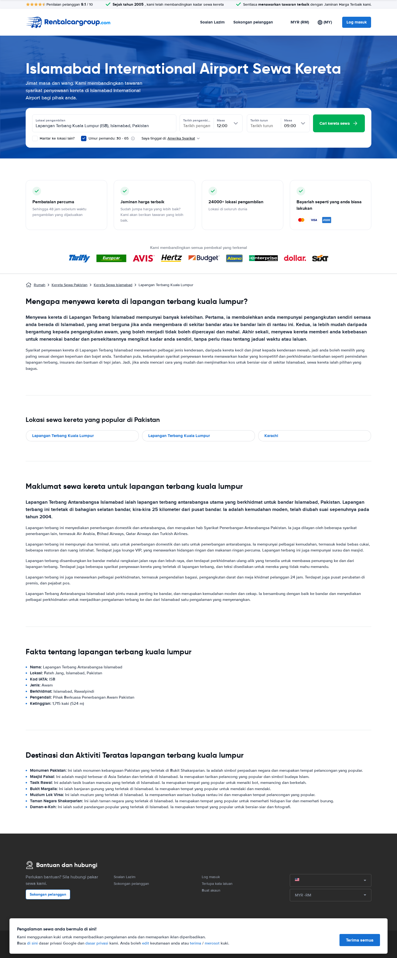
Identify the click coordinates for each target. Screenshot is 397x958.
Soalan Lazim (212, 22)
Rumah (39, 285)
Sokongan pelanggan (253, 22)
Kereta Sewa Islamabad (113, 285)
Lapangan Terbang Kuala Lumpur (63, 436)
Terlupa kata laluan (217, 883)
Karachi (271, 436)
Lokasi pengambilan (50, 120)
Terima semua (360, 940)
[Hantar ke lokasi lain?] (35, 138)
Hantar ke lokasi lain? (56, 138)
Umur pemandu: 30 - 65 (109, 138)
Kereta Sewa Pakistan (70, 285)
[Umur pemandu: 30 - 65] (83, 138)
